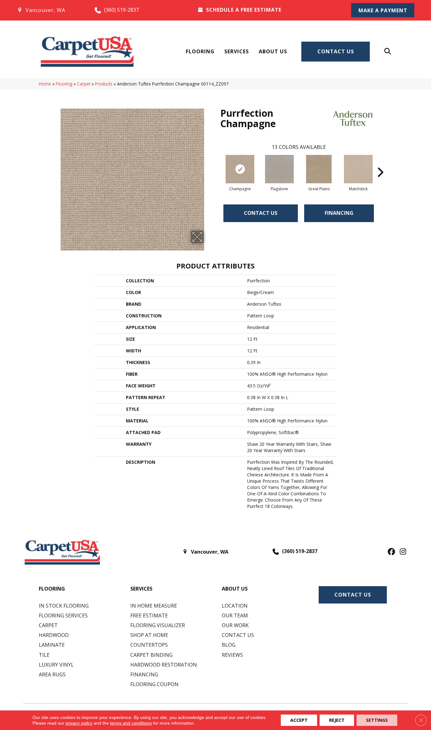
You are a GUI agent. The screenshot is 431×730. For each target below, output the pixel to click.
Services (236, 51)
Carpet (83, 84)
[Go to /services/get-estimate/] (266, 10)
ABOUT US (235, 588)
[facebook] (390, 552)
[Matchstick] (358, 169)
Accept (299, 720)
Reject (337, 720)
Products (103, 84)
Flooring (200, 51)
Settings (377, 720)
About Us (273, 51)
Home (45, 84)
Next (380, 163)
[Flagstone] (279, 169)
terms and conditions (131, 723)
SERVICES (141, 588)
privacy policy (79, 723)
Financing (339, 212)
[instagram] (401, 552)
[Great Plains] (319, 169)
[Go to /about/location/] (49, 10)
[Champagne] (240, 169)
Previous (217, 163)
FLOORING (52, 588)
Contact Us (335, 51)
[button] (382, 10)
